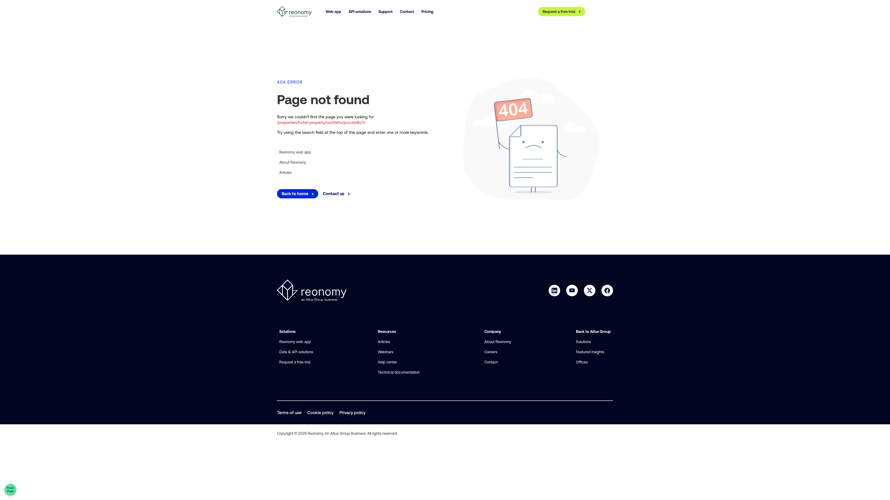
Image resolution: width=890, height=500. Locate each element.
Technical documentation (399, 372)
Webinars (385, 352)
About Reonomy (292, 162)
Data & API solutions (296, 352)
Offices (582, 362)
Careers (490, 352)
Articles (285, 172)
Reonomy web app (295, 152)
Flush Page (10, 489)
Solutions (583, 342)
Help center (387, 362)
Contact (491, 362)
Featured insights (590, 352)
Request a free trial (294, 362)
